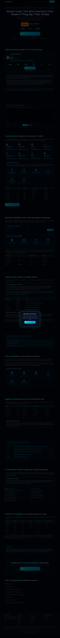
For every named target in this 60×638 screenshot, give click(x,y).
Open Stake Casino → (30, 322)
